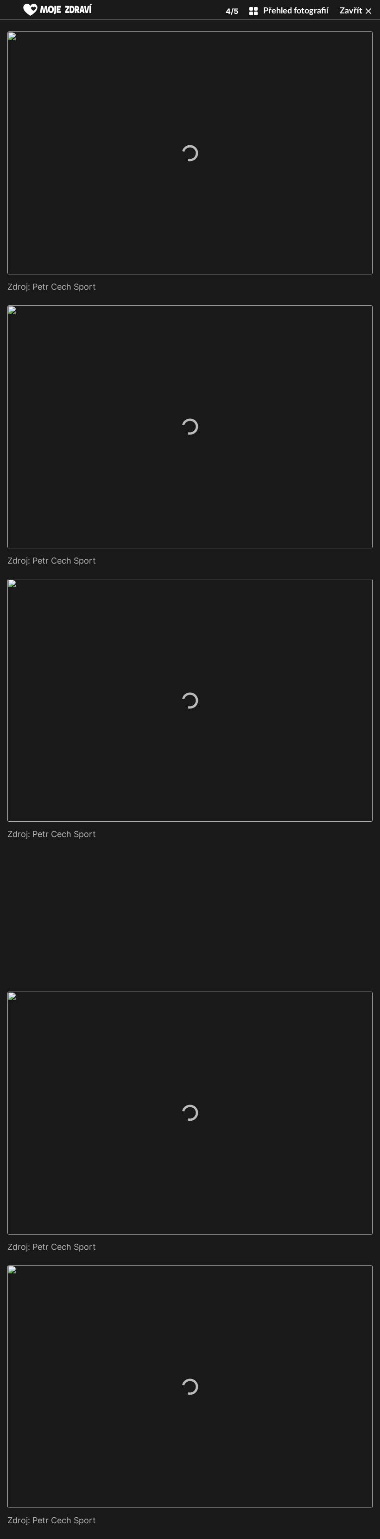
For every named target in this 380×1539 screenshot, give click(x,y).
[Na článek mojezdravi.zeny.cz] (57, 10)
